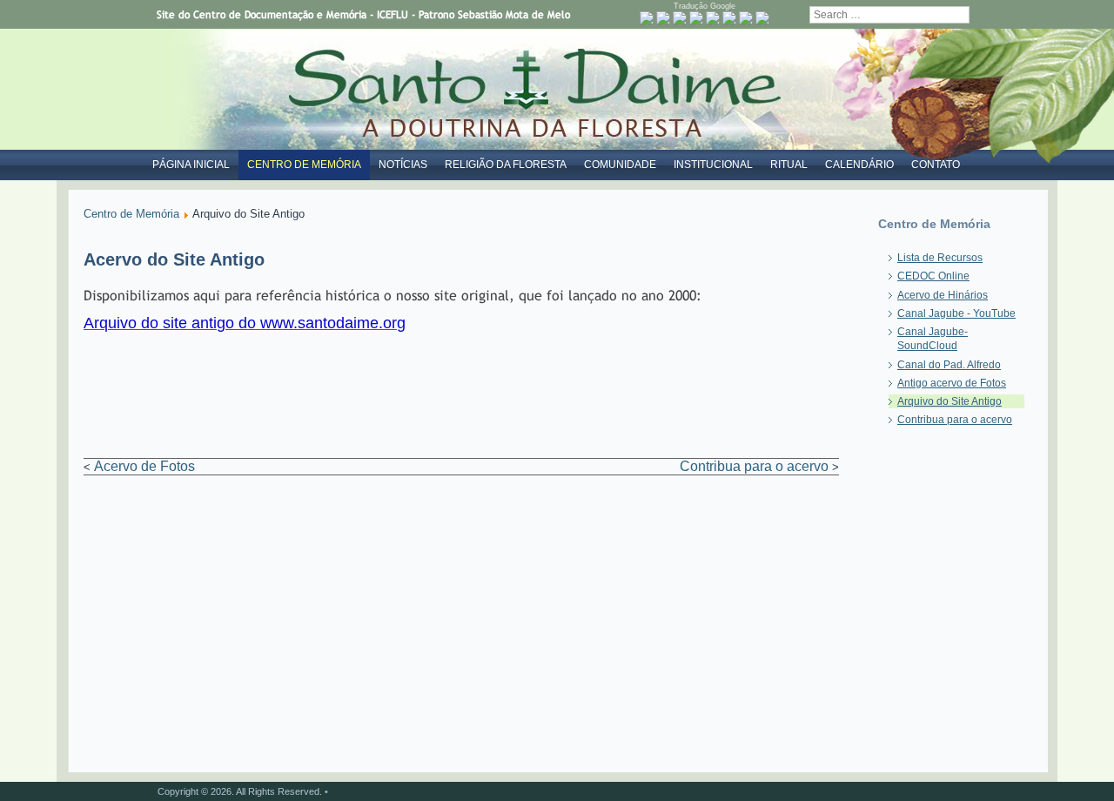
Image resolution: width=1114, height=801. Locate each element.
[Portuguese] (647, 18)
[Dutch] (663, 18)
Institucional (713, 164)
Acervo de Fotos (144, 466)
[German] (713, 18)
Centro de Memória (304, 164)
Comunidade (620, 164)
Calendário (859, 164)
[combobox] (889, 15)
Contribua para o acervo (754, 466)
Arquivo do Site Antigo (949, 401)
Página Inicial (191, 164)
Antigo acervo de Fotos (951, 383)
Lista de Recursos (940, 258)
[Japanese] (746, 18)
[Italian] (729, 18)
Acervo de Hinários (942, 295)
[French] (696, 18)
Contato (935, 164)
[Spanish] (762, 18)
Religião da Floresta (506, 164)
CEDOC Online (933, 276)
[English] (680, 18)
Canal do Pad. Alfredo (949, 365)
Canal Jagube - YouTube (956, 313)
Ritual (789, 164)
